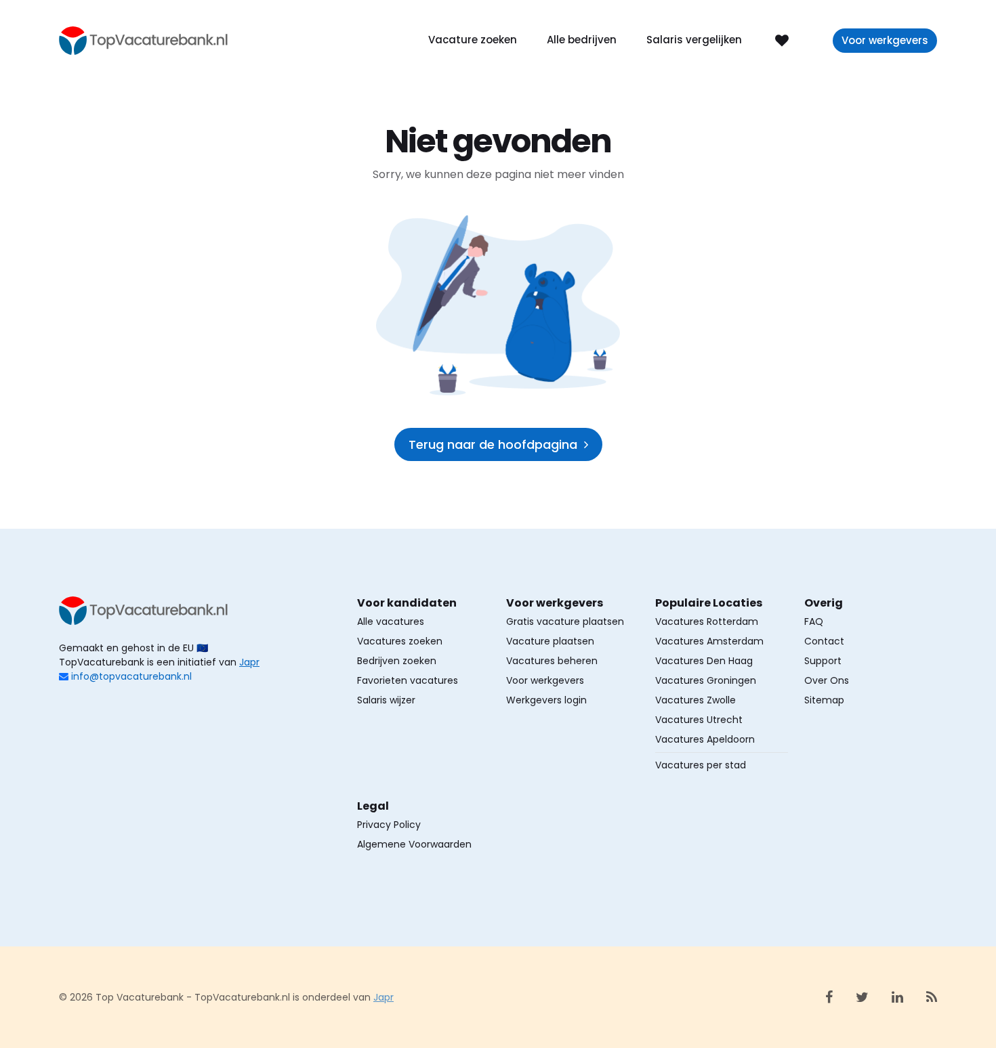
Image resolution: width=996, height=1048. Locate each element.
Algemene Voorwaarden (414, 844)
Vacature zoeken (472, 39)
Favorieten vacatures (407, 680)
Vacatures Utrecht (699, 719)
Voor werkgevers (885, 40)
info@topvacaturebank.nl (131, 676)
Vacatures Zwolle (695, 700)
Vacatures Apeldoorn (705, 739)
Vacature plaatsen (550, 641)
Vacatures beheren (552, 661)
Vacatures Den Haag (704, 661)
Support (823, 661)
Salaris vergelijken (694, 39)
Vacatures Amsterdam (709, 641)
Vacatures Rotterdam (706, 621)
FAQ (813, 621)
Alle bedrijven (582, 39)
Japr (249, 662)
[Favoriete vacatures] (782, 39)
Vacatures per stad (700, 765)
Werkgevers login (546, 700)
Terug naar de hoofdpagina (493, 444)
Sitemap (824, 700)
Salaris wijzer (386, 700)
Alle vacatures (390, 621)
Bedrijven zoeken (396, 661)
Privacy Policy (389, 824)
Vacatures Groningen (705, 680)
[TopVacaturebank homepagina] (143, 39)
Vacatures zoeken (399, 641)
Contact (824, 641)
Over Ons (826, 680)
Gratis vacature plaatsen (565, 621)
